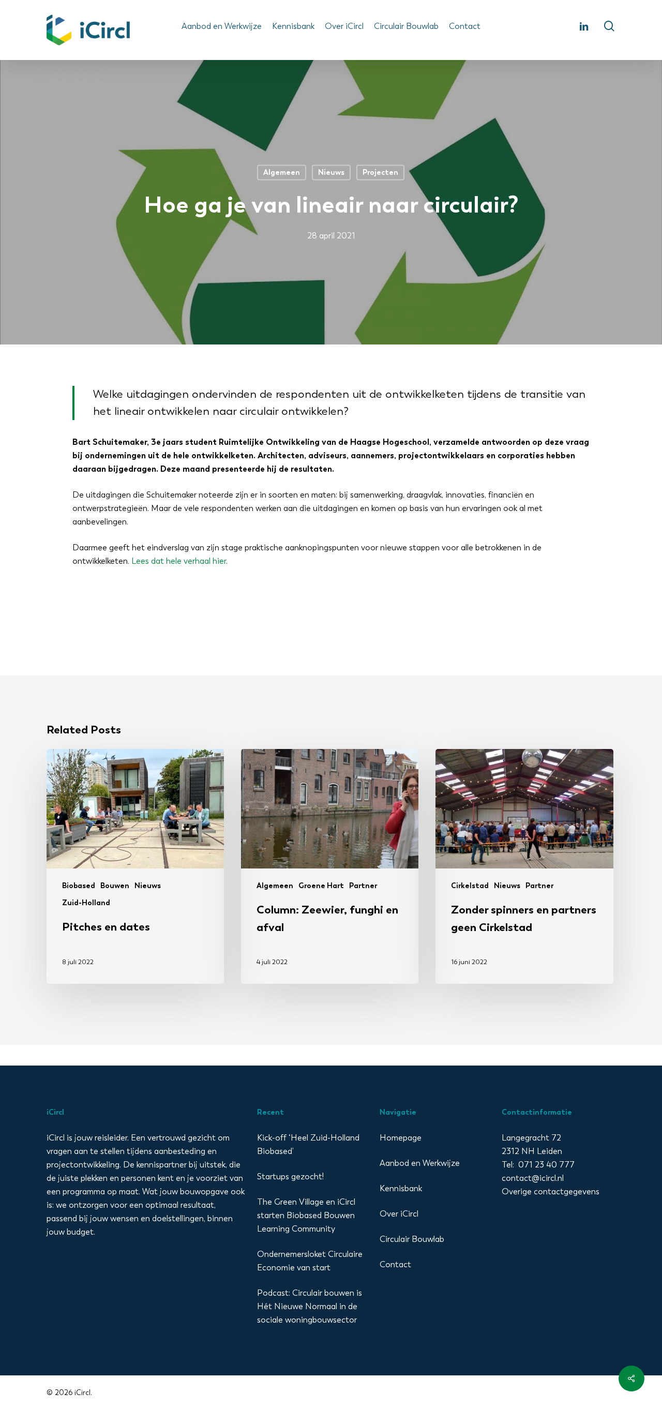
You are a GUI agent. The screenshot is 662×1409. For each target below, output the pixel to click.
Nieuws (331, 172)
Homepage (401, 1138)
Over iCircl (399, 1214)
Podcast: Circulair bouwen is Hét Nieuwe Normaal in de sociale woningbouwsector (309, 1306)
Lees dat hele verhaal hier (178, 561)
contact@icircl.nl (533, 1178)
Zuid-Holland (86, 902)
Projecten (380, 172)
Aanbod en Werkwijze (420, 1163)
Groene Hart (321, 885)
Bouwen (114, 885)
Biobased (78, 885)
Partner (363, 885)
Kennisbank (401, 1188)
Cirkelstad (470, 885)
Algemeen (281, 172)
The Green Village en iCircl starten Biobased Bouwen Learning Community (306, 1215)
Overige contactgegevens (550, 1191)
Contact (395, 1264)
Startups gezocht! (290, 1176)
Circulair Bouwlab (412, 1239)
